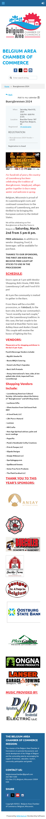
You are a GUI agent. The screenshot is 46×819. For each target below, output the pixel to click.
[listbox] (29, 97)
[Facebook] (15, 70)
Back (10, 94)
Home (6, 86)
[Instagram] (30, 70)
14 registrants (25, 126)
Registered (13, 126)
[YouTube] (25, 70)
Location (14, 119)
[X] (20, 70)
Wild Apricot (21, 816)
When (15, 109)
